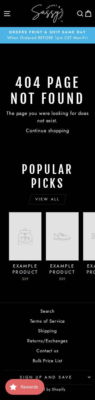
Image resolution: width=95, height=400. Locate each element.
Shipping (47, 331)
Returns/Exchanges (47, 341)
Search (47, 311)
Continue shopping (47, 130)
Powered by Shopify (48, 389)
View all (47, 199)
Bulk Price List (47, 361)
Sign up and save (46, 377)
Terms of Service (47, 321)
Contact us (47, 351)
